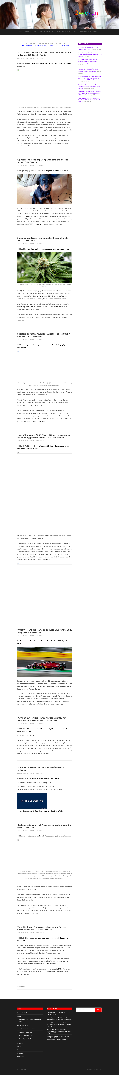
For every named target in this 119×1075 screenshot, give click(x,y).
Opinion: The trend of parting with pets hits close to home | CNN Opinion (42, 161)
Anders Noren (93, 1069)
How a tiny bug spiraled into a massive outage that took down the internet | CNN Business (90, 54)
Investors (60, 32)
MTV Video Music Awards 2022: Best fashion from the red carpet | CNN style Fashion (44, 53)
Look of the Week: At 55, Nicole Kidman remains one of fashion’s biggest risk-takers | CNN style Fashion (44, 436)
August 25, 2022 (22, 441)
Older (21, 986)
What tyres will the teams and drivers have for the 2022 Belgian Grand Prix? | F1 (44, 631)
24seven (23, 1069)
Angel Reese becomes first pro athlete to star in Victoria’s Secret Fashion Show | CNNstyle (89, 93)
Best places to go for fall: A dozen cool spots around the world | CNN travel (44, 826)
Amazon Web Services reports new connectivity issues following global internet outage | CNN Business (88, 69)
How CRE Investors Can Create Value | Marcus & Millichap (40, 768)
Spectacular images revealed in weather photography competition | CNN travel (43, 335)
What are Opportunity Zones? (27, 1028)
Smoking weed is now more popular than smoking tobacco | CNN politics (43, 239)
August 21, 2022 (22, 830)
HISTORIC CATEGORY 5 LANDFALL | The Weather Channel (89, 48)
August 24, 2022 (22, 723)
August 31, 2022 (22, 58)
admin (32, 58)
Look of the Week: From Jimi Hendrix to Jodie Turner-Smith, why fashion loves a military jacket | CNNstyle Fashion (89, 78)
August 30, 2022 (22, 165)
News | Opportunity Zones (26, 1039)
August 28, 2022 (22, 243)
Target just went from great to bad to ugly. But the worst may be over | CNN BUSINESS (41, 928)
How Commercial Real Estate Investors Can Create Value (43, 811)
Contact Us (93, 32)
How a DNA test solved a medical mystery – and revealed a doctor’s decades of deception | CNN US (87, 61)
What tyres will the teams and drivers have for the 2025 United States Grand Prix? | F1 (89, 99)
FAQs (68, 32)
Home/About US (24, 32)
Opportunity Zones (46, 32)
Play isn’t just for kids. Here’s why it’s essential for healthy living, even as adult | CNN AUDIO (41, 719)
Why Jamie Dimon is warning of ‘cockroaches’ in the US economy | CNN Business (89, 86)
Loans (34, 32)
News (74, 32)
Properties (83, 32)
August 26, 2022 (22, 339)
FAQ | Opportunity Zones (26, 1035)
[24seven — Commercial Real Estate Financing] (59, 14)
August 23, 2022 (22, 773)
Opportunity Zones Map (25, 1032)
